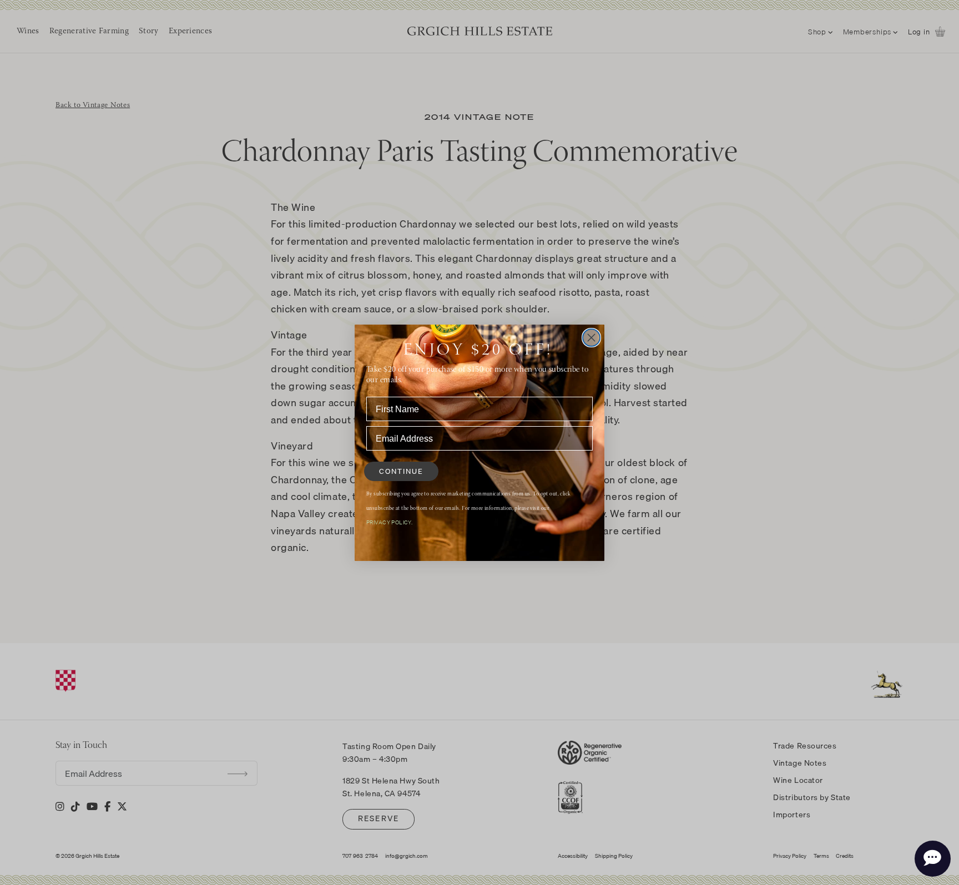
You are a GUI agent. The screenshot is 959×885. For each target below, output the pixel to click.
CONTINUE (401, 471)
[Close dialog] (591, 337)
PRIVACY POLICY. (389, 522)
